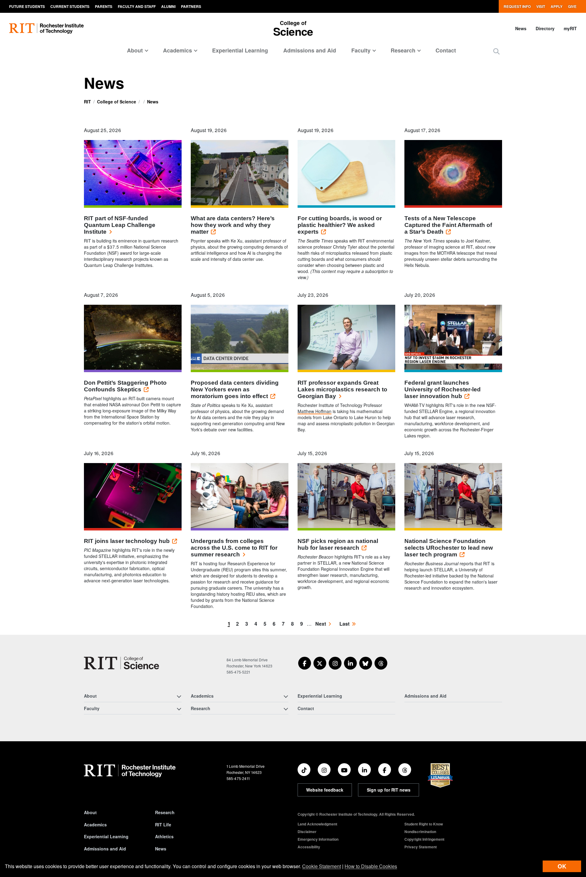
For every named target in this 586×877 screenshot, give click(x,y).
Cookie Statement (321, 866)
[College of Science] (121, 663)
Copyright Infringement (424, 839)
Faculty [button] (361, 50)
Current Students (69, 6)
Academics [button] (177, 50)
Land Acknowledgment (317, 824)
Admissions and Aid (309, 50)
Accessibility (309, 847)
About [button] (135, 50)
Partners (191, 6)
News (520, 28)
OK (562, 866)
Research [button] (403, 50)
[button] (496, 51)
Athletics (164, 836)
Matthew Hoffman (314, 411)
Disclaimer (307, 831)
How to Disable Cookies (371, 866)
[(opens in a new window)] (304, 663)
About (90, 812)
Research (165, 812)
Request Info (517, 6)
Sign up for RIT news (389, 790)
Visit (540, 6)
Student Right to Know (423, 824)
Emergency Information (318, 839)
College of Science (116, 102)
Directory (545, 28)
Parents (103, 6)
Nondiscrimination (420, 831)
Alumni (168, 6)
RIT (87, 102)
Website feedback (324, 790)
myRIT (570, 28)
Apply (556, 6)
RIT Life (163, 824)
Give (572, 6)
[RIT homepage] (46, 28)
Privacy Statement (420, 847)
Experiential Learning (240, 50)
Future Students (27, 6)
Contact (446, 50)
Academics (95, 824)
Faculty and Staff (137, 6)
